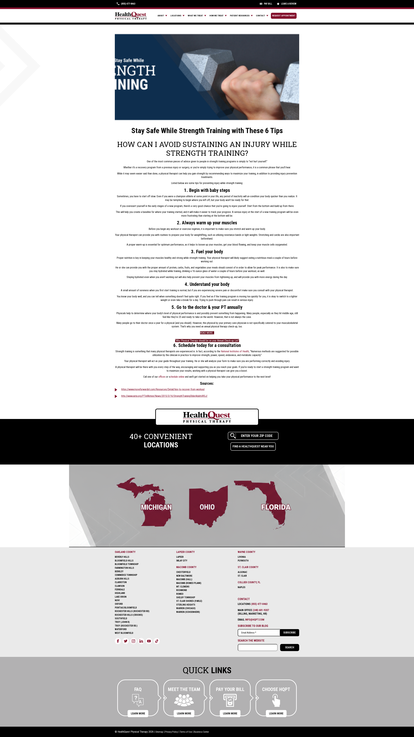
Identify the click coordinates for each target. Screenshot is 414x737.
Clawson (120, 586)
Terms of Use (186, 732)
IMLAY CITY (181, 560)
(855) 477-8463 (259, 604)
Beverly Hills (122, 557)
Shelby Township (185, 597)
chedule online (177, 376)
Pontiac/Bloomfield (126, 607)
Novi (117, 600)
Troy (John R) (122, 622)
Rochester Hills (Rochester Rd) (132, 611)
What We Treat (195, 15)
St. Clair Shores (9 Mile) (189, 601)
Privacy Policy (171, 732)
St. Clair (242, 576)
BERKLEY (119, 571)
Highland (120, 593)
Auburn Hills (122, 578)
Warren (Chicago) (186, 608)
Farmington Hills (124, 568)
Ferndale (120, 589)
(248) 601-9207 (261, 610)
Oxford (119, 604)
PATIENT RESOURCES (240, 15)
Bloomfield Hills (124, 560)
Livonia (242, 557)
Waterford (121, 629)
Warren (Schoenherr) (188, 612)
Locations (175, 15)
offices (161, 376)
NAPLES (241, 587)
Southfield (121, 618)
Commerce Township (126, 575)
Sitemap (159, 732)
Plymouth (243, 560)
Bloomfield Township (126, 564)
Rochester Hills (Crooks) (129, 615)
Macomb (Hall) (184, 579)
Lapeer (180, 557)
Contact (260, 15)
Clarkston (121, 582)
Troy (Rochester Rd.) (126, 625)
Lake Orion (120, 597)
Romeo (179, 594)
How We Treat (216, 15)
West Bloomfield (124, 633)
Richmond (181, 590)
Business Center (201, 732)
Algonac (242, 572)
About (161, 15)
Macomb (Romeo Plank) (188, 583)
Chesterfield (183, 572)
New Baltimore (184, 576)
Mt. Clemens (182, 586)
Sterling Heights (185, 604)
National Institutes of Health (235, 351)
